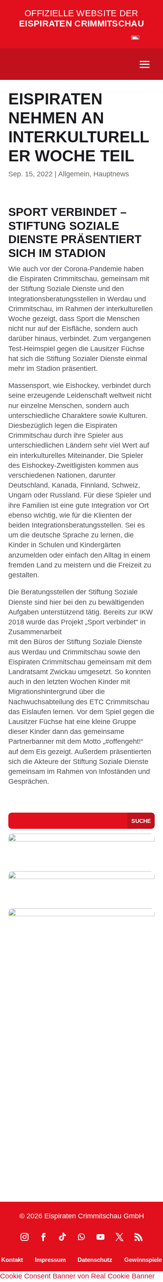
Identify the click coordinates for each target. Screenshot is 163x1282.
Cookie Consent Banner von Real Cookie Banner (77, 1276)
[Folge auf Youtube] (100, 1237)
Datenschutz (95, 1259)
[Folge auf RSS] (138, 1237)
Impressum (50, 1259)
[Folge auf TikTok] (62, 1237)
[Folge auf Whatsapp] (81, 1237)
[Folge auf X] (119, 1237)
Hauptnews (111, 174)
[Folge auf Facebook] (43, 1237)
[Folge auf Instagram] (24, 1237)
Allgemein (73, 174)
